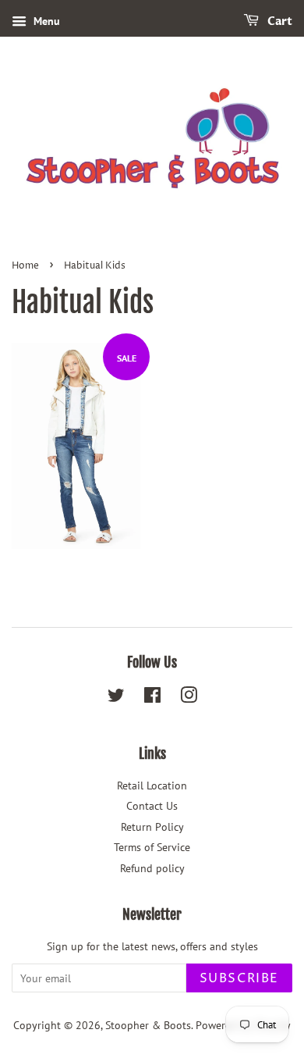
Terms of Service (152, 847)
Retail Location (152, 785)
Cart (278, 21)
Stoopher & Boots (148, 1025)
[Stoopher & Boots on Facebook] (152, 698)
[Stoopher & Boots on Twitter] (116, 698)
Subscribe (239, 978)
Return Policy (152, 827)
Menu (45, 21)
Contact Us (152, 806)
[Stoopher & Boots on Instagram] (188, 698)
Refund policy (152, 868)
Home (25, 266)
